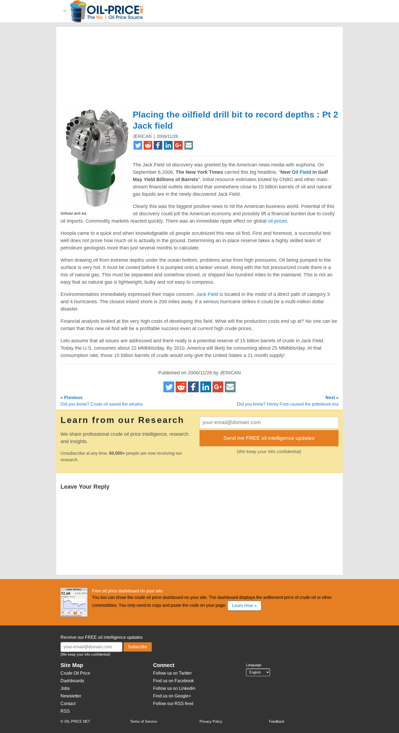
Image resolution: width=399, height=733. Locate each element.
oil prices (277, 221)
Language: (254, 665)
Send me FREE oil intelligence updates (269, 438)
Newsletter (71, 696)
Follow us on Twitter (172, 673)
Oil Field (301, 172)
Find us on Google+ (172, 696)
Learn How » (244, 605)
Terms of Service (143, 721)
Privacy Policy (210, 721)
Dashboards (72, 680)
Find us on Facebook (173, 680)
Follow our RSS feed (173, 703)
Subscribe (137, 646)
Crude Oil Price (75, 673)
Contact (68, 703)
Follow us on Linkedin (174, 688)
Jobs (65, 688)
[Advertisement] (193, 70)
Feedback (276, 721)
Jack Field (207, 294)
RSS (65, 711)
